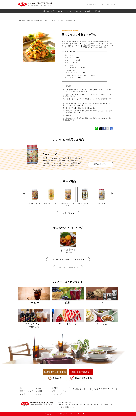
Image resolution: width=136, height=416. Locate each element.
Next (112, 193)
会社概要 (88, 11)
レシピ (69, 11)
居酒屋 (76, 30)
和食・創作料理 (67, 30)
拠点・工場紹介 (66, 407)
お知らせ (78, 11)
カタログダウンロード (111, 4)
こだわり (60, 11)
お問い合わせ (93, 4)
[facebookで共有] (104, 128)
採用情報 (97, 11)
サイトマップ (57, 394)
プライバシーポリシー (60, 391)
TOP (37, 11)
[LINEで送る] (96, 128)
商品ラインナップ (48, 11)
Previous (24, 193)
